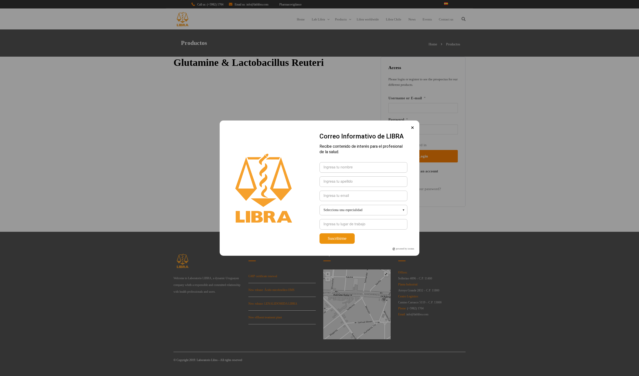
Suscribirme (337, 238)
